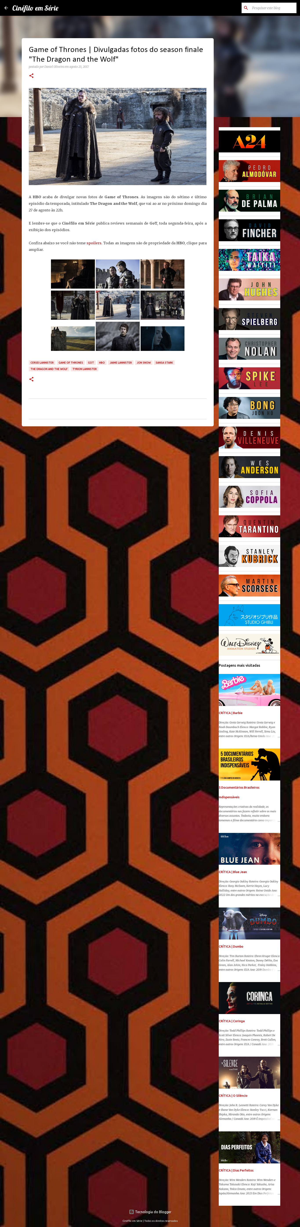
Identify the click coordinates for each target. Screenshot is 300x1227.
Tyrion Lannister (84, 369)
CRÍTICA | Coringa (232, 1021)
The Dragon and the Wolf (49, 369)
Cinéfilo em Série (35, 8)
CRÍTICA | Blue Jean (233, 872)
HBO (102, 362)
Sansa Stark (164, 362)
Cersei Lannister (42, 362)
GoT (91, 362)
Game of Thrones (71, 362)
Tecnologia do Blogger (152, 1212)
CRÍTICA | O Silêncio (233, 1095)
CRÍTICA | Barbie (230, 713)
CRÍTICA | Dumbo (231, 946)
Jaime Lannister (121, 362)
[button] (31, 76)
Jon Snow (144, 362)
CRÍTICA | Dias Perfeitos (236, 1170)
